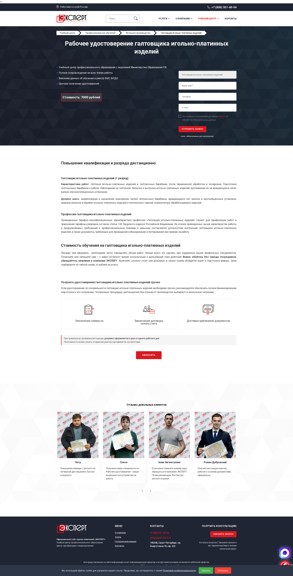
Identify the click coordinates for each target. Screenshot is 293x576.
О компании (182, 18)
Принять (206, 570)
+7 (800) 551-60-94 (224, 7)
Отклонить (223, 570)
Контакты (231, 18)
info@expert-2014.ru (160, 538)
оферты (222, 116)
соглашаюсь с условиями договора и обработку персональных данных (205, 118)
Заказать (149, 355)
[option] (78, 447)
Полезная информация (125, 541)
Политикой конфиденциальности (179, 570)
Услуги (163, 18)
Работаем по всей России (74, 6)
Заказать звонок (223, 534)
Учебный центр (207, 18)
